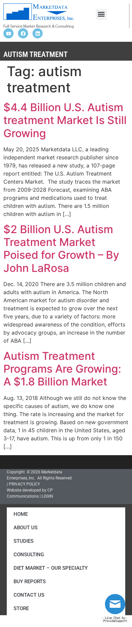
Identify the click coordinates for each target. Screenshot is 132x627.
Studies (24, 541)
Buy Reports (30, 581)
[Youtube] (8, 33)
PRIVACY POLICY (24, 484)
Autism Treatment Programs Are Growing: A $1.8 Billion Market (62, 368)
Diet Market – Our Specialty (51, 568)
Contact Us (29, 595)
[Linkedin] (37, 33)
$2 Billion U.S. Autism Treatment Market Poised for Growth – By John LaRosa (61, 249)
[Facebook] (23, 33)
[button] (101, 14)
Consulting (29, 555)
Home (21, 514)
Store (21, 608)
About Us (26, 528)
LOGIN (47, 496)
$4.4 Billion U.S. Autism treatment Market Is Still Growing (65, 120)
